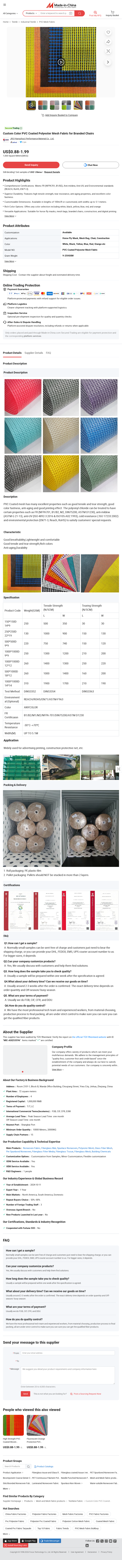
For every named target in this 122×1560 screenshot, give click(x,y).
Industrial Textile (28, 21)
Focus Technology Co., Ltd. (40, 1552)
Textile (15, 21)
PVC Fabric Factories (98, 1514)
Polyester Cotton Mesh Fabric (76, 1521)
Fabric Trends (62, 1528)
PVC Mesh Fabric (47, 21)
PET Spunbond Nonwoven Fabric (105, 1472)
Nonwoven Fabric (31, 1148)
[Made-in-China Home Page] (61, 5)
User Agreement (77, 1552)
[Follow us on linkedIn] (87, 1545)
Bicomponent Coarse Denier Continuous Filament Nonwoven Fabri (17, 1477)
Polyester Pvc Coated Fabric (43, 1521)
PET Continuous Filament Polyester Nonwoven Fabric (56, 1477)
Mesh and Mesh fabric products (104, 1477)
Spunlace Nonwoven (67, 1148)
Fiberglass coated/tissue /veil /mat (77, 1472)
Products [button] (30, 13)
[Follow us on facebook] (97, 1540)
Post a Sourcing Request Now (85, 1393)
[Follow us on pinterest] (114, 1540)
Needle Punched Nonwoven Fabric (77, 1477)
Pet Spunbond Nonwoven (18, 1151)
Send (25, 1393)
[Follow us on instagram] (106, 1540)
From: (16, 1353)
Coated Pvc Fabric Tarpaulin (18, 1528)
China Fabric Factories (15, 1514)
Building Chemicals (101, 1151)
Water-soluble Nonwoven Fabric (104, 1483)
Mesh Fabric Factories (72, 1514)
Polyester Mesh (86, 1148)
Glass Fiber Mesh (103, 1148)
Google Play (29, 1540)
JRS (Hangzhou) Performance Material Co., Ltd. (32, 138)
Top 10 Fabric (43, 1528)
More (5, 1533)
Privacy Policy (106, 1552)
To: (18, 1361)
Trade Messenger (50, 1540)
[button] (4, 4)
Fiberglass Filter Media (43, 1151)
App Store (10, 1540)
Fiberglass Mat (48, 1148)
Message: (15, 1368)
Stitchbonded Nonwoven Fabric (17, 1483)
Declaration (92, 1552)
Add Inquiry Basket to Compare (61, 115)
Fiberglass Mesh (82, 1151)
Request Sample (52, 172)
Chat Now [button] (92, 165)
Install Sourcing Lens (17, 1545)
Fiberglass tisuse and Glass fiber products (51, 1472)
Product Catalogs (45, 1466)
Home (5, 21)
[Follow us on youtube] (110, 1540)
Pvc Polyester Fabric (14, 1521)
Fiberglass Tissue (64, 1151)
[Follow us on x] (102, 1540)
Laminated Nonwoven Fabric (45, 1483)
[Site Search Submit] (79, 13)
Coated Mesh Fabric (105, 1521)
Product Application (12, 1472)
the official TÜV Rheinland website (89, 1036)
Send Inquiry (31, 164)
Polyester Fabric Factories (44, 1514)
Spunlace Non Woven (70, 1483)
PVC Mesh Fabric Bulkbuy (87, 1528)
